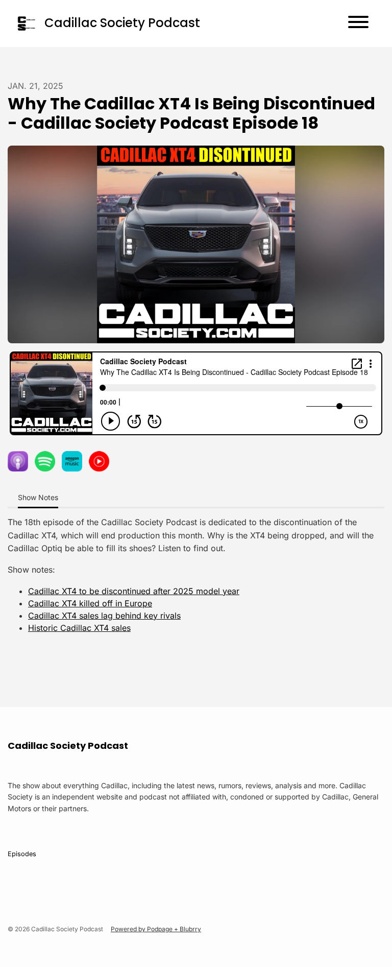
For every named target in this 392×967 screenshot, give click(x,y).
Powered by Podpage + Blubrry (156, 929)
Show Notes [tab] (38, 497)
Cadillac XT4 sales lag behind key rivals (104, 615)
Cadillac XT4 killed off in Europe (90, 603)
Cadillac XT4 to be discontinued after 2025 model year (133, 591)
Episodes (22, 854)
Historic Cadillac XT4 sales (79, 628)
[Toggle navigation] (358, 23)
